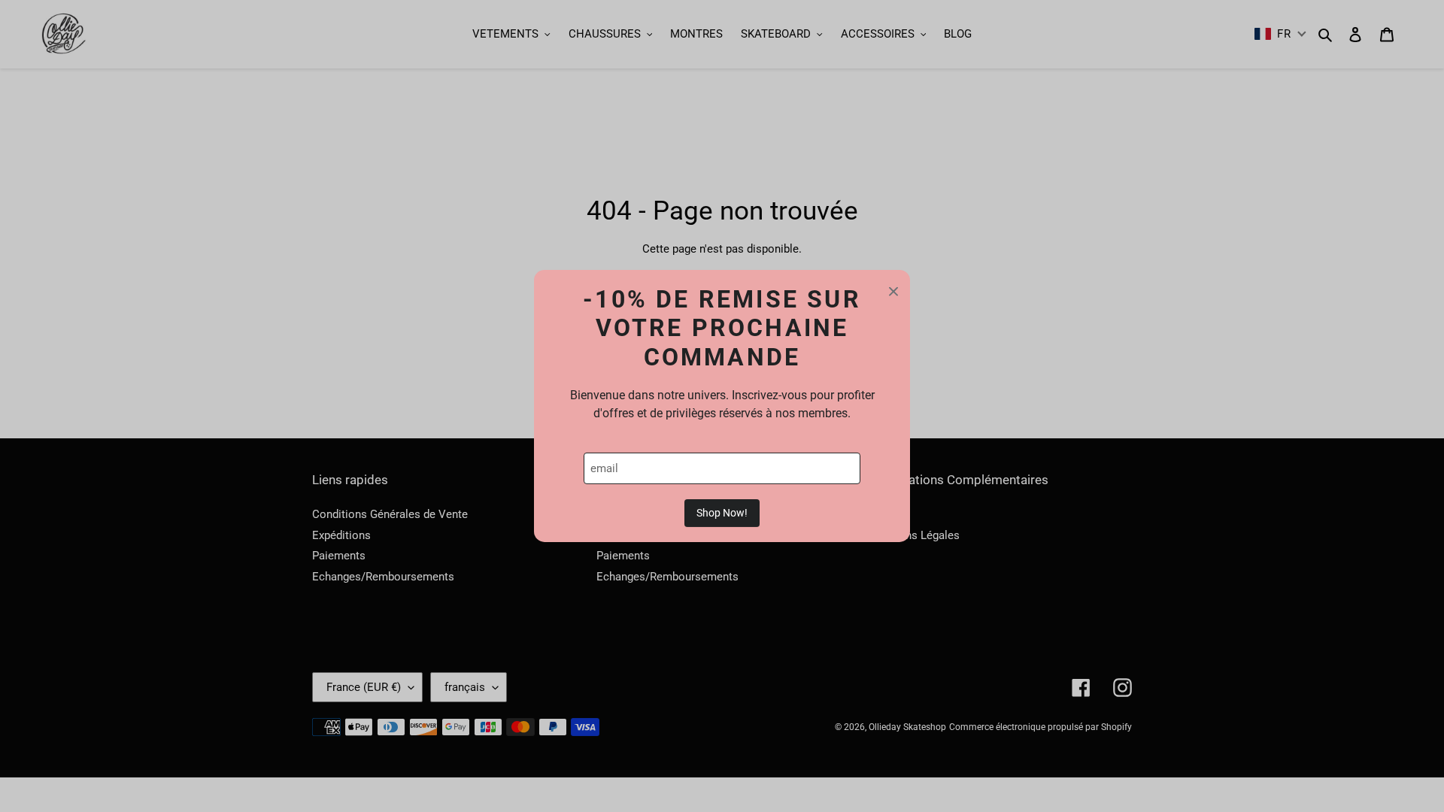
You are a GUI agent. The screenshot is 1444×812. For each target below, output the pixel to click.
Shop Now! (722, 513)
